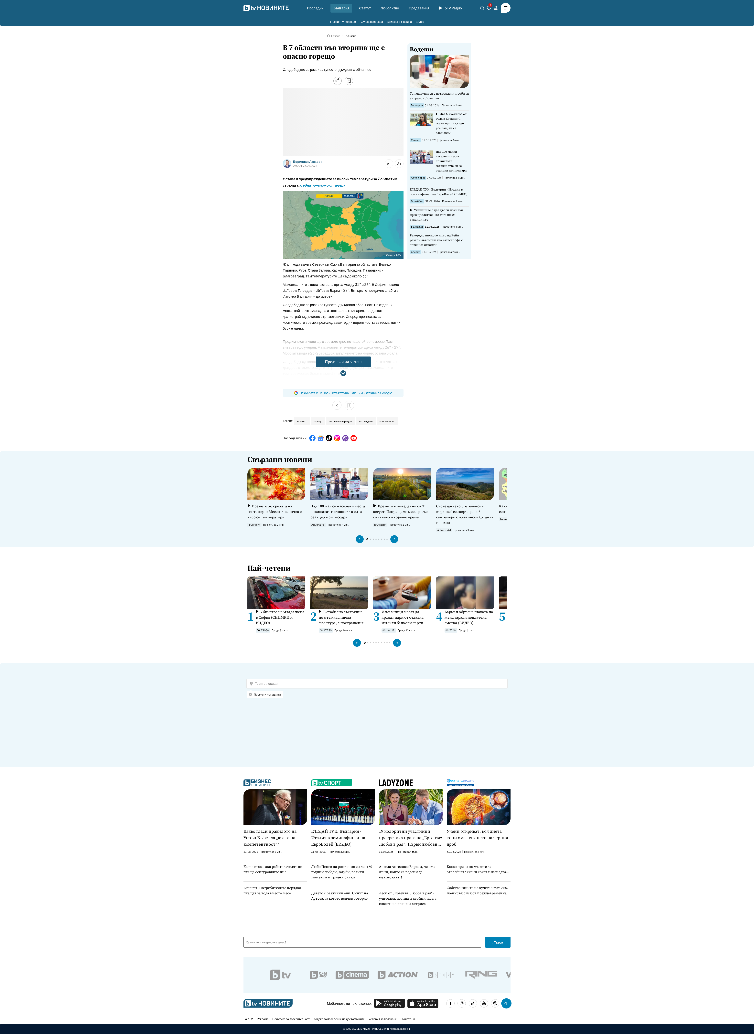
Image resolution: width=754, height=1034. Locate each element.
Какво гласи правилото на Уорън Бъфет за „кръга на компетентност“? (269, 837)
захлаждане (366, 421)
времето (302, 421)
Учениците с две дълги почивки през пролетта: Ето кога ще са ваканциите (436, 215)
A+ (399, 163)
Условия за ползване (383, 1018)
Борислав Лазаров (307, 161)
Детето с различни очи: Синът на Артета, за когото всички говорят (339, 896)
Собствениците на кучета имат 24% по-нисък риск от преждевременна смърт (477, 890)
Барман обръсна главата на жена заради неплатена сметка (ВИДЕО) (469, 617)
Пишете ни (408, 1018)
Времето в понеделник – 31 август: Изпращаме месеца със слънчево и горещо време (400, 511)
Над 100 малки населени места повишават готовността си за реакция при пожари (451, 161)
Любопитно (390, 8)
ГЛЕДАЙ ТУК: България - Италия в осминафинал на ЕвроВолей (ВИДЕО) (439, 191)
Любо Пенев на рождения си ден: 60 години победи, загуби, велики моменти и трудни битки (341, 872)
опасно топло (387, 421)
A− (389, 163)
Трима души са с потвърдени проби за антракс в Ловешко (439, 95)
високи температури (340, 421)
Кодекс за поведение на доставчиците (339, 1018)
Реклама (262, 1018)
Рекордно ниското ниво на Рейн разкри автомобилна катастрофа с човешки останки (436, 240)
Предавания (419, 8)
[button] (360, 539)
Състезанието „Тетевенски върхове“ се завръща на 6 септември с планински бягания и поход (465, 514)
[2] (489, 8)
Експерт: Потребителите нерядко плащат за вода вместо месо (272, 890)
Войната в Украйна (399, 21)
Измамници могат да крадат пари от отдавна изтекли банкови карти (403, 617)
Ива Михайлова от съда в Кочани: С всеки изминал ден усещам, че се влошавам (451, 123)
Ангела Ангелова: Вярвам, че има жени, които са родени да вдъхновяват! (407, 872)
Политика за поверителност (291, 1018)
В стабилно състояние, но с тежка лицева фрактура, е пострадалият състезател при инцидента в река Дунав (342, 617)
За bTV (248, 1018)
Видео (420, 21)
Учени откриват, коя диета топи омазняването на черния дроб (477, 837)
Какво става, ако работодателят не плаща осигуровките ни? (272, 869)
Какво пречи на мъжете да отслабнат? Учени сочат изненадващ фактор (478, 869)
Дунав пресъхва (372, 21)
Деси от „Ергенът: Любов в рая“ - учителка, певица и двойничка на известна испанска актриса (407, 898)
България (341, 8)
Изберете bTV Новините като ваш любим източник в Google (346, 393)
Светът (365, 8)
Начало (335, 35)
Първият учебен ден (343, 21)
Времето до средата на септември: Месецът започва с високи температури (274, 511)
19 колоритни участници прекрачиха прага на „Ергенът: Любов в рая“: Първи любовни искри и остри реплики (410, 837)
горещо (318, 421)
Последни (315, 8)
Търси (498, 942)
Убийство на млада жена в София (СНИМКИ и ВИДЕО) (280, 617)
